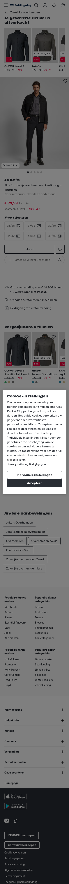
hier (9, 459)
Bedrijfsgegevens (39, 464)
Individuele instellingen (34, 475)
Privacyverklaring (18, 464)
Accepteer (34, 483)
